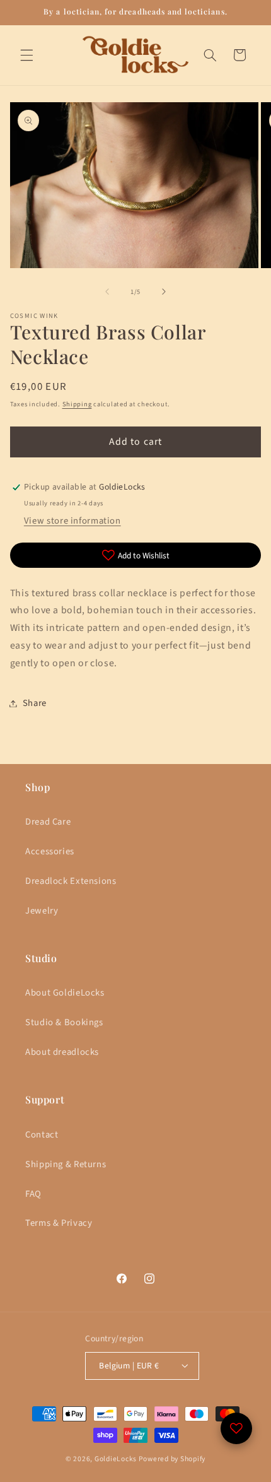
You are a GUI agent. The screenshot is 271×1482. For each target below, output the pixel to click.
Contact (41, 1134)
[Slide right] (164, 291)
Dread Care (48, 821)
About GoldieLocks (65, 992)
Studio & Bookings (64, 1022)
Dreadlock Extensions (71, 881)
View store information (72, 520)
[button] (26, 54)
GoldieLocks (116, 1459)
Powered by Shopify (172, 1459)
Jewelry (41, 910)
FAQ (33, 1194)
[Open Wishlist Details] (236, 1428)
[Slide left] (107, 291)
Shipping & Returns (65, 1164)
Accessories (49, 851)
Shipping (77, 404)
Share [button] (35, 703)
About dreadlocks (62, 1052)
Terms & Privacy (58, 1223)
